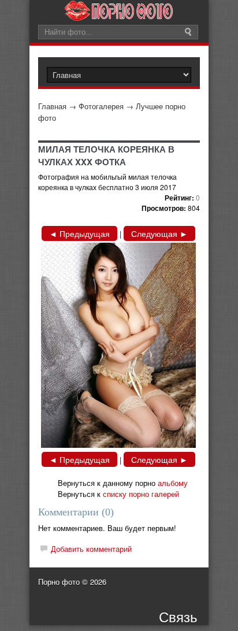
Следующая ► (159, 233)
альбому (173, 482)
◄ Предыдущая (79, 233)
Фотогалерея (101, 106)
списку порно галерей (141, 493)
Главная (52, 106)
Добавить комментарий (91, 548)
